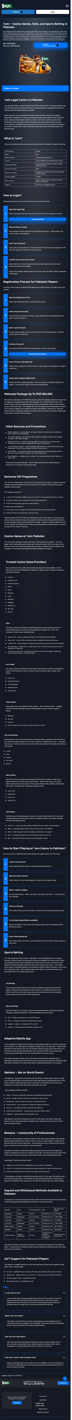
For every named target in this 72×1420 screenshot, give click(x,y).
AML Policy (43, 1409)
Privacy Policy (43, 1412)
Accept (17, 1403)
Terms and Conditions (39, 1405)
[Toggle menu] (67, 6)
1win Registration (37, 219)
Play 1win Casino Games (38, 354)
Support (43, 1400)
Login (53, 12)
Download (63, 1383)
